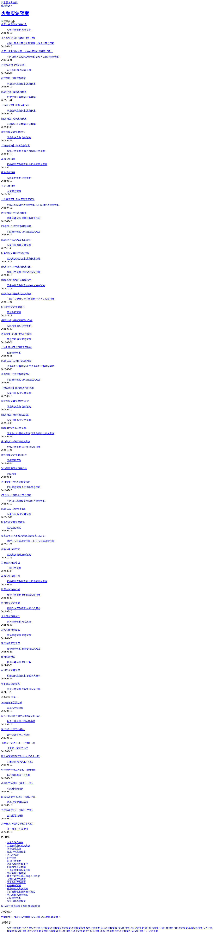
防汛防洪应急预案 (16, 882)
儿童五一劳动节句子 (17, 748)
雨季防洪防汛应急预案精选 (40, 366)
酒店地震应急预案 (31, 595)
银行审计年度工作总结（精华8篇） (19, 770)
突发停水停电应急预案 (33, 151)
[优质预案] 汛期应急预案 (14, 118)
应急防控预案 (14, 312)
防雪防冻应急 (14, 848)
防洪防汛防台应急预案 (42, 433)
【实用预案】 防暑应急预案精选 (18, 199)
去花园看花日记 (15, 815)
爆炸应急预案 (93, 928)
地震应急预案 (14, 595)
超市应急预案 (63, 931)
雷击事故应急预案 (16, 285)
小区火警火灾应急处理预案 (21, 43)
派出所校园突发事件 (17, 864)
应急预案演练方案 (16, 258)
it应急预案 (65, 928)
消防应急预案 (14, 231)
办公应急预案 (14, 885)
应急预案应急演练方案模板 (15, 253)
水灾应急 (26, 622)
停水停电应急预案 (16, 851)
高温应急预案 (14, 635)
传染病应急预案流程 (17, 888)
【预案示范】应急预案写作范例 (17, 387)
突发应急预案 (14, 689)
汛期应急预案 (137, 928)
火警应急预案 (15, 13)
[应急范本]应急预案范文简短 (16, 240)
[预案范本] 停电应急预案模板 (16, 266)
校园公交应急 (33, 608)
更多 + (14, 697)
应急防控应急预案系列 (13, 307)
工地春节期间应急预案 (18, 845)
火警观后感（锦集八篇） (14, 65)
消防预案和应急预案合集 (14, 468)
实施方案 (25, 917)
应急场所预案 (8, 172)
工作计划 (15, 917)
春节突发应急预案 (10, 683)
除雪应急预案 (14, 649)
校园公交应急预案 (10, 603)
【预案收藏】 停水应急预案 (15, 145)
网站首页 (6, 906)
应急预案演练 (33, 258)
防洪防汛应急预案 (16, 366)
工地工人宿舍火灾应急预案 (21, 299)
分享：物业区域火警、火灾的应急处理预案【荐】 (27, 51)
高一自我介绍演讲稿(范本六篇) (17, 823)
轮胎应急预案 (14, 861)
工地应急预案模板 (10, 562)
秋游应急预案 (19, 931)
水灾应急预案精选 (10, 616)
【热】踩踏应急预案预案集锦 (16, 347)
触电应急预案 (152, 928)
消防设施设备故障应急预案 (21, 891)
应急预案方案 (78, 928)
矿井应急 (11, 858)
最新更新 (15, 906)
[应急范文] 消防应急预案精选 (16, 226)
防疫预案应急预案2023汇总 (15, 401)
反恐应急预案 (78, 931)
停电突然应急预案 (31, 272)
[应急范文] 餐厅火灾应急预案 (16, 495)
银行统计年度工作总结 (13, 729)
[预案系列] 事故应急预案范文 (16, 280)
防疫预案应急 (14, 137)
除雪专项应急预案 (10, 643)
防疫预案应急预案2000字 (14, 455)
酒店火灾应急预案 (35, 501)
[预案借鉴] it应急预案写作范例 (16, 320)
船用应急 (26, 662)
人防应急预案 (14, 898)
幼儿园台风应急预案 (17, 894)
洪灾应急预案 (34, 931)
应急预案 (6, 5)
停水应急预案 (14, 151)
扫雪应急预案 (166, 928)
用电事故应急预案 (16, 867)
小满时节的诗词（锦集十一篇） (17, 783)
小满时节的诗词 (15, 788)
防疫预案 (26, 137)
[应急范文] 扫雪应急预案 (14, 92)
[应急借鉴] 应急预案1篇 (13, 509)
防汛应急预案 (14, 447)
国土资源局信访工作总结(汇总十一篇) (20, 756)
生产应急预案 (92, 931)
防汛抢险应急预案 (31, 447)
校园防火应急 (33, 675)
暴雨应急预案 (8, 159)
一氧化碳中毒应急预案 (18, 870)
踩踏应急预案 (14, 353)
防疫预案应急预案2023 (13, 132)
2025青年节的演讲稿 (11, 702)
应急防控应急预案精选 (13, 522)
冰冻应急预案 (107, 931)
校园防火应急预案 (10, 670)
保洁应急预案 (24, 326)
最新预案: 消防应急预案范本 (15, 374)
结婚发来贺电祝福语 (17, 802)
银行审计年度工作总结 (18, 775)
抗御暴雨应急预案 (16, 164)
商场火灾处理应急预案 (47, 57)
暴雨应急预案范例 (10, 576)
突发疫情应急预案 (31, 689)
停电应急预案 (14, 218)
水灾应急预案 (14, 622)
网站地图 (35, 906)
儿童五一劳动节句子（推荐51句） (18, 743)
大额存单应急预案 (16, 879)
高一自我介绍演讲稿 (17, 829)
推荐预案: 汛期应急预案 (13, 78)
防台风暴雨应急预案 (36, 164)
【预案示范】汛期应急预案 (15, 105)
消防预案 (11, 474)
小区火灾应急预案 (45, 43)
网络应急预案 (122, 931)
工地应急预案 (14, 568)
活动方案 (45, 917)
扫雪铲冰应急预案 (16, 97)
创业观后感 (13, 70)
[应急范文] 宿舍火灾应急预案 (16, 293)
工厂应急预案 (151, 931)
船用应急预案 (8, 657)
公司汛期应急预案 (16, 901)
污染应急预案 (136, 931)
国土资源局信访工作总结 (20, 762)
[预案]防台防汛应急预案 (13, 428)
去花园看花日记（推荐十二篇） (17, 810)
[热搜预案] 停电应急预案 (14, 213)
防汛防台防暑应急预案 (47, 205)
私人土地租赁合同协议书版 (21, 721)
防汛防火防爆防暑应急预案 (21, 205)
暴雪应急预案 (195, 928)
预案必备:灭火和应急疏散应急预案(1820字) (23, 535)
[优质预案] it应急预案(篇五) (15, 414)
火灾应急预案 (8, 186)
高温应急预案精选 (10, 630)
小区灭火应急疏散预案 (42, 541)
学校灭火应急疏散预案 (18, 541)
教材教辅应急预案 (16, 873)
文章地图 (25, 906)
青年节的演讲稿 (15, 708)
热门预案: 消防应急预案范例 (15, 482)
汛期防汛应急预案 (16, 83)
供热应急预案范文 (10, 549)
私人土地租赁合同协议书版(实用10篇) (20, 716)
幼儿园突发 (13, 855)
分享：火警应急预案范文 (14, 24)
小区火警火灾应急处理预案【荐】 (18, 38)
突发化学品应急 (15, 842)
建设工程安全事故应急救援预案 (23, 876)
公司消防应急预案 (31, 231)
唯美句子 (55, 917)
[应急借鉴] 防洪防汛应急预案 (16, 361)
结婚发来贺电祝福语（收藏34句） (18, 796)
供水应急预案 (181, 928)
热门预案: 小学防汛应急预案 (15, 441)
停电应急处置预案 (31, 218)
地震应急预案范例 (10, 589)
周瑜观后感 (25, 70)
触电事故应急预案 (35, 285)
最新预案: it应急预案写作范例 (16, 334)
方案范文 (26, 30)
